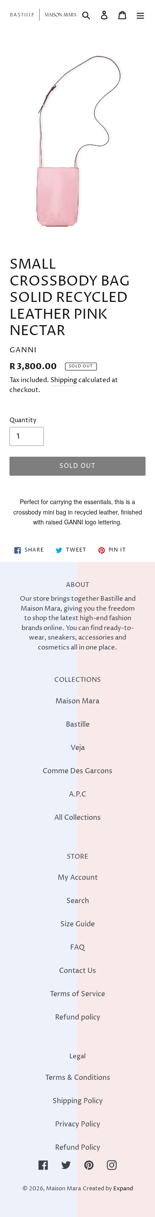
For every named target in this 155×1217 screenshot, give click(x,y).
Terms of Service (77, 994)
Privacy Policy (77, 1124)
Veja (78, 748)
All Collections (77, 817)
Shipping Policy (78, 1101)
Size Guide (77, 924)
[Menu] (140, 14)
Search (77, 901)
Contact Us (77, 970)
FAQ (77, 947)
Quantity (23, 420)
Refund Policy (77, 1147)
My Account (78, 877)
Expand (123, 1188)
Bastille (78, 724)
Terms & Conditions (77, 1077)
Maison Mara (77, 701)
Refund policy (77, 1017)
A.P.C (77, 794)
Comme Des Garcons (77, 771)
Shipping (63, 380)
